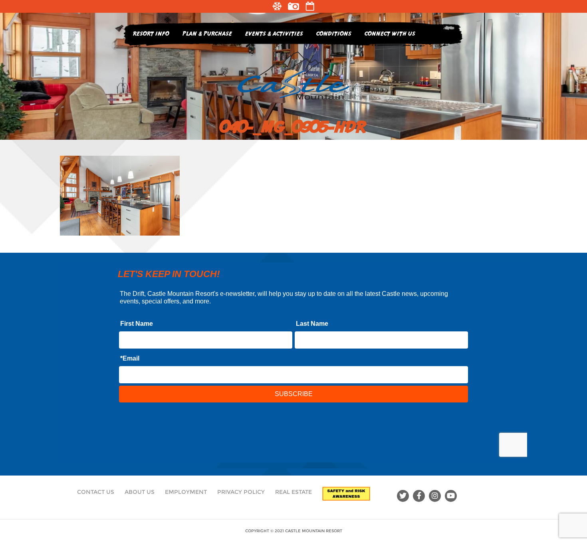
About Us (140, 491)
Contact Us (95, 491)
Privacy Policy (241, 491)
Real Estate (293, 491)
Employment (186, 491)
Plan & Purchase (207, 33)
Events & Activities (274, 33)
